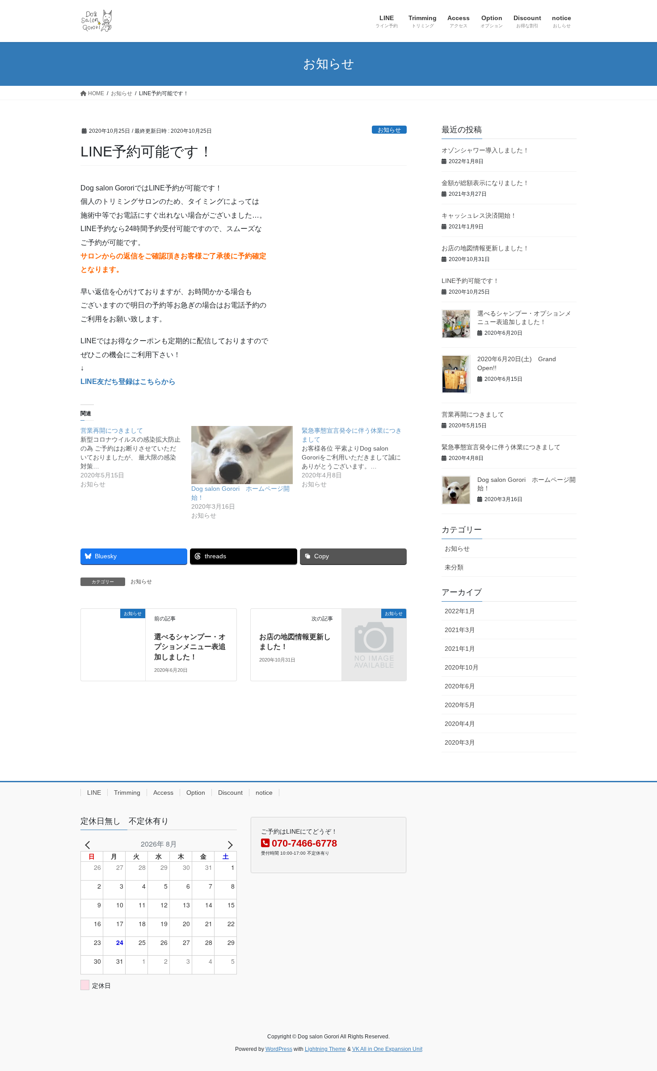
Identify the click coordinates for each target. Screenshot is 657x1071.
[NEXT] (228, 844)
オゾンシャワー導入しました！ (485, 150)
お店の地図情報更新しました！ (485, 248)
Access (163, 792)
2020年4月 (460, 723)
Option (195, 792)
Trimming (127, 792)
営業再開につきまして (473, 414)
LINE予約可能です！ (470, 280)
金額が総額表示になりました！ (485, 182)
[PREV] (88, 844)
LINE (94, 792)
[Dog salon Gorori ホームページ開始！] (242, 455)
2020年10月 (462, 667)
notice (264, 792)
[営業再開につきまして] (135, 457)
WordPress (278, 1049)
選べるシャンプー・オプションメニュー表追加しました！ (190, 647)
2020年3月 (460, 742)
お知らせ (389, 129)
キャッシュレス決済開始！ (479, 215)
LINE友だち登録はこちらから (128, 381)
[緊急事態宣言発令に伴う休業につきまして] (357, 457)
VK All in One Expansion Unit (387, 1049)
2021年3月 (460, 629)
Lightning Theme (325, 1049)
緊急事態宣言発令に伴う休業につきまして (501, 447)
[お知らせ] (113, 640)
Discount (230, 792)
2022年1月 (460, 611)
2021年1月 (460, 648)
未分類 (454, 567)
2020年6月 (460, 686)
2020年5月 (460, 704)
